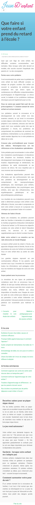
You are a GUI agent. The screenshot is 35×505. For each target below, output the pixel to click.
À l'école (5, 54)
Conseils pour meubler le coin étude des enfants (9, 313)
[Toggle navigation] (3, 10)
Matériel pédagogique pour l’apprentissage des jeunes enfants (25, 315)
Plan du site (18, 504)
